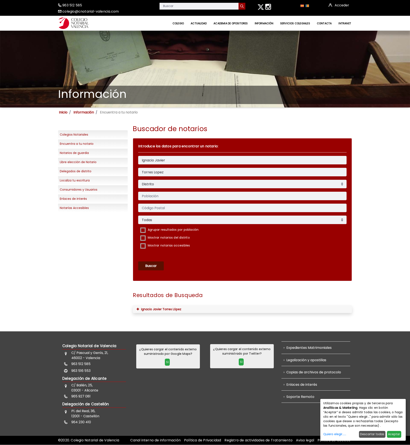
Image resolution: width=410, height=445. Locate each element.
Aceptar (394, 434)
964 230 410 (81, 422)
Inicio (63, 112)
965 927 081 (81, 396)
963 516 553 (81, 370)
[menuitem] (178, 23)
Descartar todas (372, 434)
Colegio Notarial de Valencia (89, 345)
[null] (242, 6)
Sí (167, 362)
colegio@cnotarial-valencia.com (90, 11)
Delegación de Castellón (85, 404)
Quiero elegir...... (334, 434)
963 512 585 (72, 5)
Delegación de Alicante (84, 378)
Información (83, 112)
